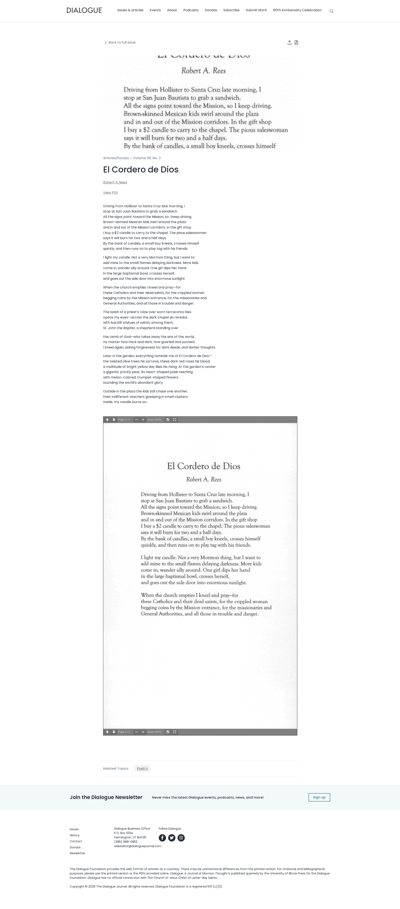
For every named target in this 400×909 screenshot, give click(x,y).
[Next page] (114, 419)
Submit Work (256, 10)
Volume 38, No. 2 (147, 158)
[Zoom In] (143, 419)
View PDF (110, 192)
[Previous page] (107, 419)
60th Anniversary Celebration (297, 10)
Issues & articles (130, 10)
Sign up (319, 797)
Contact (76, 841)
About (172, 10)
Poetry (142, 768)
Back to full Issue (122, 42)
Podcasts (191, 10)
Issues (74, 829)
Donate (211, 10)
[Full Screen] (174, 419)
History (75, 835)
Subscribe (231, 10)
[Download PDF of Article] (294, 43)
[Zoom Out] (136, 419)
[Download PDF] (168, 419)
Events (155, 10)
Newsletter (77, 853)
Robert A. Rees (115, 182)
